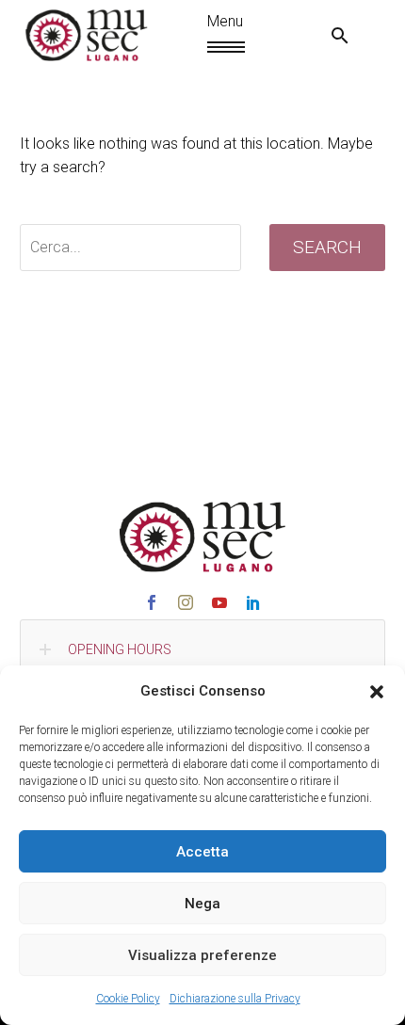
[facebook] (151, 602)
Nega (202, 903)
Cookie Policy (128, 998)
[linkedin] (253, 602)
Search (327, 247)
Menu (215, 47)
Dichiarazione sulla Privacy (235, 998)
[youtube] (219, 602)
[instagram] (185, 602)
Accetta (202, 851)
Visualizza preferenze (202, 955)
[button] (376, 691)
